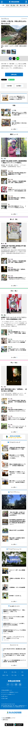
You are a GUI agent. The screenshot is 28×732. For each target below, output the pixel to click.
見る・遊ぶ (13, 5)
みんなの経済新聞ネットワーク (14, 713)
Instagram (16, 684)
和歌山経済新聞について (7, 690)
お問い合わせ (5, 696)
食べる (7, 5)
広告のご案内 (5, 698)
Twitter (12, 684)
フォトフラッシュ (5, 18)
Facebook (8, 684)
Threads (20, 684)
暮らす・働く (22, 5)
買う (18, 5)
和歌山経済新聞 (14, 2)
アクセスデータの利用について (8, 694)
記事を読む (14, 74)
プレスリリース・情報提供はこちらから (10, 692)
